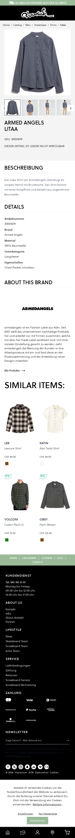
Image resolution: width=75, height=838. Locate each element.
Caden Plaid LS (14, 525)
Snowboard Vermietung (21, 685)
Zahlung (11, 670)
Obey (44, 519)
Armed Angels (24, 122)
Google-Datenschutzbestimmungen (38, 752)
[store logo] (37, 13)
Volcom (11, 519)
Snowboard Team (17, 646)
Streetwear (40, 25)
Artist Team (13, 651)
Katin (44, 443)
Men (28, 25)
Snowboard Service (18, 680)
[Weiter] (71, 108)
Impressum (21, 772)
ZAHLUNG (13, 693)
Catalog (17, 25)
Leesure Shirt (12, 448)
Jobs (8, 613)
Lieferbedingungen (18, 665)
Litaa (63, 25)
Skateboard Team (17, 641)
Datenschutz (41, 772)
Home (6, 25)
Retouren (11, 675)
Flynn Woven (48, 525)
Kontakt (10, 609)
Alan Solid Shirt (49, 448)
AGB (31, 772)
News (9, 636)
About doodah (15, 617)
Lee (6, 443)
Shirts (53, 25)
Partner (10, 622)
